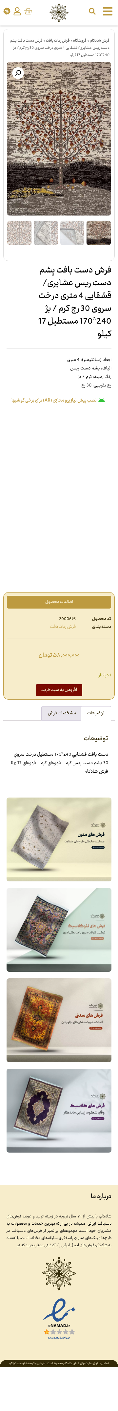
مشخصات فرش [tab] (62, 713)
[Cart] (28, 11)
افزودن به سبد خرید (59, 690)
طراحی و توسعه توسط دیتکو (27, 1363)
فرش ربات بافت (58, 40)
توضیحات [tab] (96, 713)
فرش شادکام (99, 40)
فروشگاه (80, 40)
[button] (18, 73)
